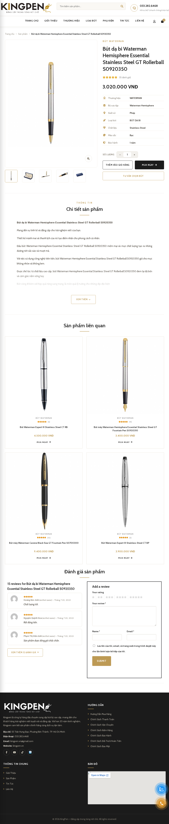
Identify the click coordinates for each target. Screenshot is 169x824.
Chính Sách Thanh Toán (102, 719)
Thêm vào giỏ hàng (117, 165)
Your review (99, 603)
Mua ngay (147, 165)
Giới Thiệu (11, 773)
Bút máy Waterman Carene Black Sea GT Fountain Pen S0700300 (44, 542)
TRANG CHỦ (32, 20)
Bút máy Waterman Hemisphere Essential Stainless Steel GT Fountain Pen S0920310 (125, 429)
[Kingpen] (26, 8)
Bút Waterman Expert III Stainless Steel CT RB (44, 427)
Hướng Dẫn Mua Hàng (100, 714)
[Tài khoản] (154, 21)
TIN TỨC (124, 20)
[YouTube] (14, 752)
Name (96, 631)
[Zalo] (30, 752)
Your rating (98, 592)
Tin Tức (9, 783)
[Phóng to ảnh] (88, 158)
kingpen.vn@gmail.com (21, 741)
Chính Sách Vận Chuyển (102, 724)
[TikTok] (22, 752)
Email (130, 631)
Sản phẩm (23, 34)
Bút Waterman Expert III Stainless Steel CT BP (125, 542)
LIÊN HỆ (139, 20)
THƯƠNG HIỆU (71, 20)
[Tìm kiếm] (122, 6)
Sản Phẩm (11, 778)
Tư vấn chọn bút (133, 176)
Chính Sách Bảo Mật (100, 746)
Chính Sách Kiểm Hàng (101, 730)
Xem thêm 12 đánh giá (23, 652)
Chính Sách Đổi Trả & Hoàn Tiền (105, 741)
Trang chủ (9, 34)
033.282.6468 (22, 736)
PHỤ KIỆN (108, 20)
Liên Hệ (9, 789)
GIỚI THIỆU (50, 20)
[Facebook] (6, 752)
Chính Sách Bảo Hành (100, 735)
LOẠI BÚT (91, 20)
